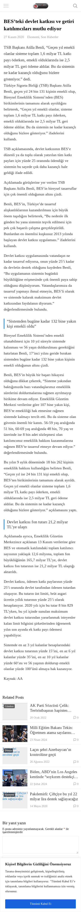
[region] (40, 885)
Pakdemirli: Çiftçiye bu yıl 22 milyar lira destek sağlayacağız (54, 796)
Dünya (8, 750)
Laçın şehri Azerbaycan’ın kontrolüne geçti (50, 752)
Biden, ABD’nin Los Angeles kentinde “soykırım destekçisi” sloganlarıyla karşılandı (54, 774)
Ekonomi (33, 37)
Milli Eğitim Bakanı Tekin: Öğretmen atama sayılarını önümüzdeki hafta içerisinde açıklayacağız (52, 730)
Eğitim (8, 728)
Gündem (9, 706)
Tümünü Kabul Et (40, 903)
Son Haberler (49, 37)
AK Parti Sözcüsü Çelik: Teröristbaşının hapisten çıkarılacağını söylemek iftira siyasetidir (52, 708)
